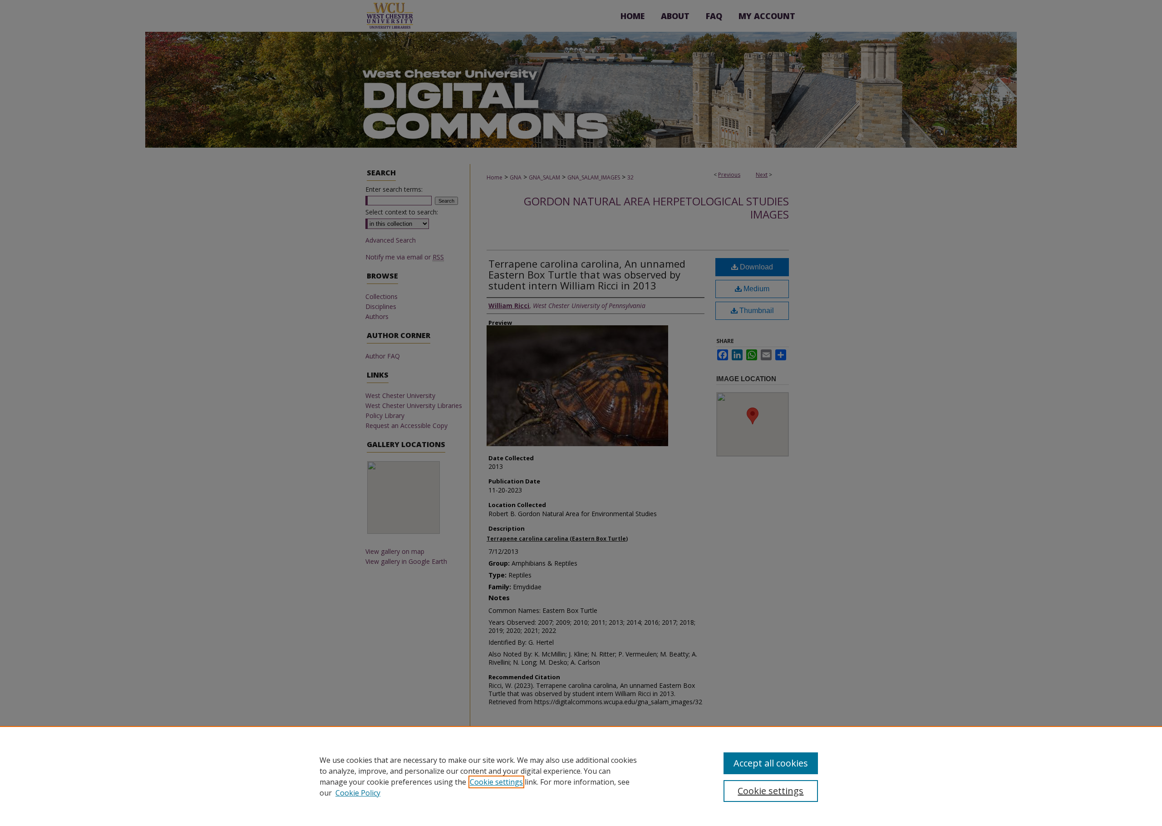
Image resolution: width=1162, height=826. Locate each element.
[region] (581, 776)
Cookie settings (496, 782)
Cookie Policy (357, 793)
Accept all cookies (771, 763)
